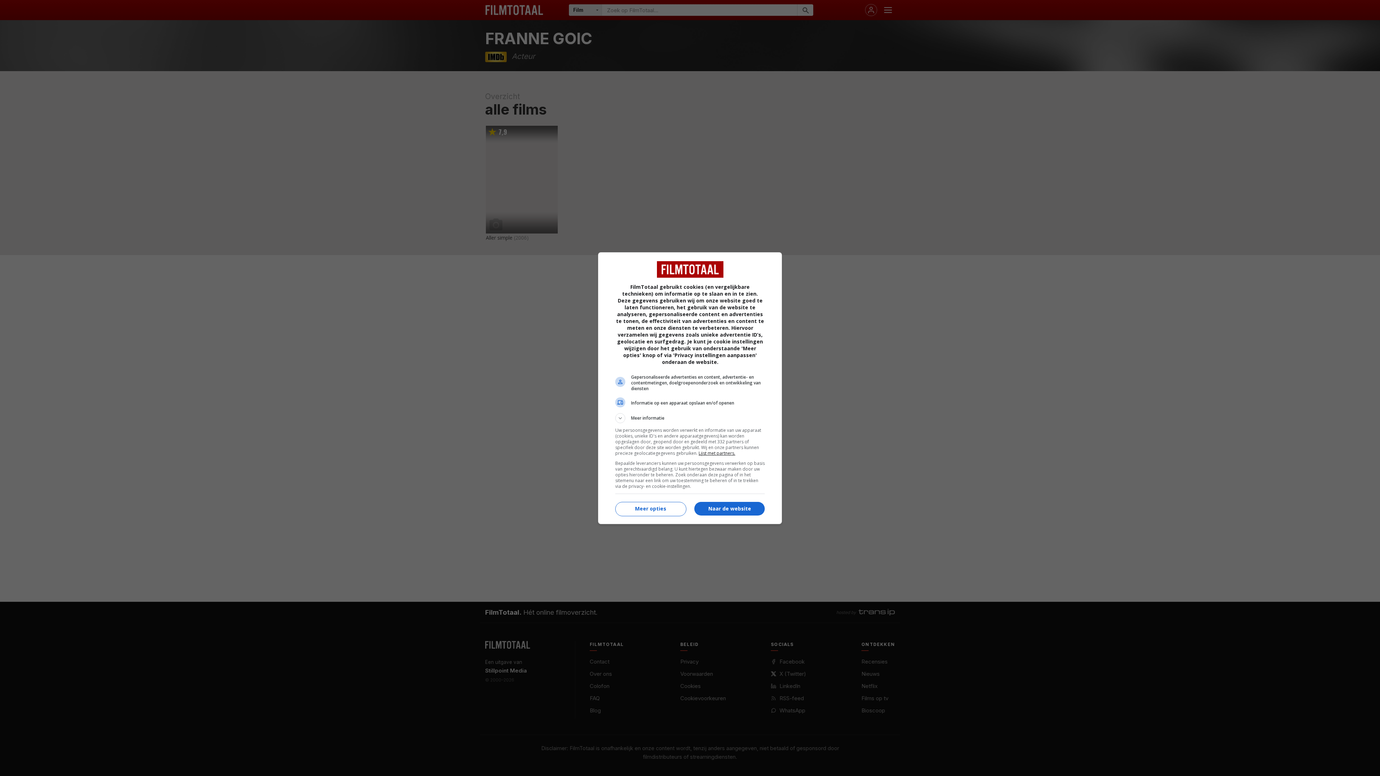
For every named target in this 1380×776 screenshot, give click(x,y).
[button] (690, 418)
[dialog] (690, 388)
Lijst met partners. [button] (717, 453)
